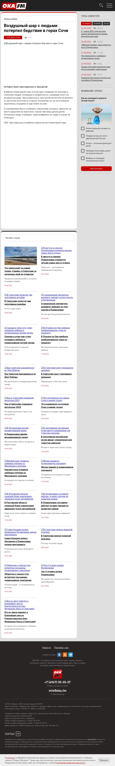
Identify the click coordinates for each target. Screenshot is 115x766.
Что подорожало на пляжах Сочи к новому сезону (55, 405)
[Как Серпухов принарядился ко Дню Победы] (20, 370)
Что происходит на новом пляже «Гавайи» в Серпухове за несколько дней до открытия (20, 271)
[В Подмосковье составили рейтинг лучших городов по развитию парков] (57, 499)
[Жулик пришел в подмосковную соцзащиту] (57, 463)
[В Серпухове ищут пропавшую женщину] (57, 370)
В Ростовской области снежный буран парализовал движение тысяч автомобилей (19, 505)
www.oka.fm (92, 739)
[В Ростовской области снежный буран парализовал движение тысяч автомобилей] (20, 499)
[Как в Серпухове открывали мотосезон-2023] (20, 400)
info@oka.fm (57, 690)
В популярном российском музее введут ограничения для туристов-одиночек (56, 439)
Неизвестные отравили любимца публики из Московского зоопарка (16, 472)
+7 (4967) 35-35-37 (57, 682)
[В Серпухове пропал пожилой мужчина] (57, 532)
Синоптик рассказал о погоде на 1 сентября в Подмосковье (96, 78)
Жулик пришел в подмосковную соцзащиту (57, 469)
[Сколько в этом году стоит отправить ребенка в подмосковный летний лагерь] (20, 333)
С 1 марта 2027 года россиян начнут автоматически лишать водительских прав (94, 33)
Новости (46, 647)
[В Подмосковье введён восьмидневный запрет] (20, 430)
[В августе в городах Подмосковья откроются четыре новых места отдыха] (57, 253)
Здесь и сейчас (10, 18)
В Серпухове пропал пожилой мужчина (56, 537)
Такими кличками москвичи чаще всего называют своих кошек (95, 67)
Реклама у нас (61, 647)
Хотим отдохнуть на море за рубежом (98, 129)
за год (106, 23)
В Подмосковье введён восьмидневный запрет (16, 436)
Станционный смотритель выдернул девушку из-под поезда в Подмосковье (54, 306)
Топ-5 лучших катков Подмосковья (51, 573)
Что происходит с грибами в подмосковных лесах (93, 56)
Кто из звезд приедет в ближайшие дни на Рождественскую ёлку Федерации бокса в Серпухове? (20, 617)
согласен (11, 757)
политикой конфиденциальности (70, 762)
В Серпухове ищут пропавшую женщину (56, 375)
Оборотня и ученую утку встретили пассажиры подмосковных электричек (17, 577)
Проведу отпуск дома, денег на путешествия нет (98, 151)
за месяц (97, 23)
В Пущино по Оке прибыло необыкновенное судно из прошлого (54, 339)
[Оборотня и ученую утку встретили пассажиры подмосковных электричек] (20, 570)
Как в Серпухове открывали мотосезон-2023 (18, 405)
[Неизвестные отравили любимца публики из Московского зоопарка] (20, 466)
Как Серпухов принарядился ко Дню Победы (20, 375)
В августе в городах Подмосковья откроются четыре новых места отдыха (55, 259)
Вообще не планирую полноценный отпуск (95, 159)
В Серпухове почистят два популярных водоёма (17, 302)
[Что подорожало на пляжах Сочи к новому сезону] (57, 400)
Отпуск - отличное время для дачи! (98, 144)
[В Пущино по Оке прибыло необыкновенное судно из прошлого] (57, 333)
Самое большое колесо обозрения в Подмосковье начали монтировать (17, 541)
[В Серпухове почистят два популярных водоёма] (20, 297)
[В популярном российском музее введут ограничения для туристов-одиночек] (57, 433)
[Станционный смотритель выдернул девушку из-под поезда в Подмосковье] (57, 300)
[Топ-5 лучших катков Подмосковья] (57, 568)
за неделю (86, 23)
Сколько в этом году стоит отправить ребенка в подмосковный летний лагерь (19, 339)
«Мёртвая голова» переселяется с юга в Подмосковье (96, 45)
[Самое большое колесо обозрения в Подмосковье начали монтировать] (20, 534)
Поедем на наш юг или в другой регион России (96, 136)
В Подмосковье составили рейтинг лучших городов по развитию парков (54, 505)
